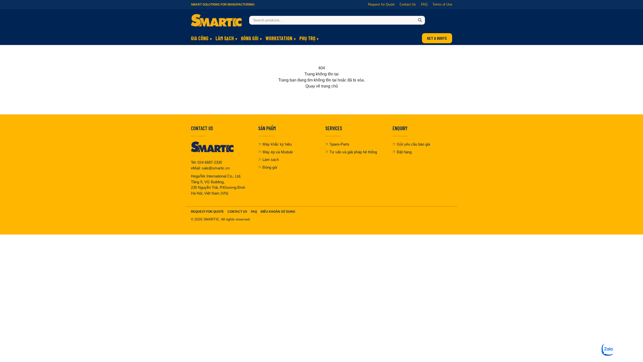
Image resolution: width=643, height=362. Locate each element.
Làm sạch (270, 159)
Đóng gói (269, 167)
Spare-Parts (339, 144)
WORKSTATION (278, 38)
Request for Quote (381, 4)
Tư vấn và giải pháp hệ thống (353, 152)
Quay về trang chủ (321, 86)
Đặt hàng (404, 152)
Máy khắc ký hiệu (277, 144)
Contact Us (408, 4)
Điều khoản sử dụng (278, 211)
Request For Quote (207, 211)
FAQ (424, 4)
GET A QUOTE (437, 38)
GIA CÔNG (199, 38)
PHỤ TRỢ (307, 38)
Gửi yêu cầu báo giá (413, 144)
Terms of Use (442, 4)
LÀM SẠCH (225, 38)
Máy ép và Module (277, 152)
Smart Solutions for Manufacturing (222, 4)
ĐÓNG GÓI (249, 38)
